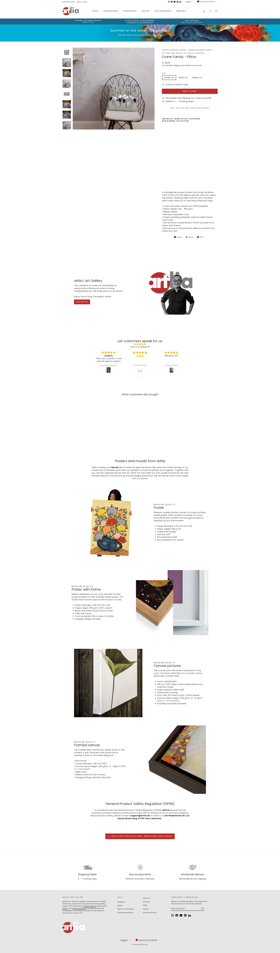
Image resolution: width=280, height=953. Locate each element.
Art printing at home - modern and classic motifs (190, 50)
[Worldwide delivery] (192, 867)
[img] (140, 344)
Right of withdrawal (126, 909)
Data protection (150, 912)
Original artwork (89, 906)
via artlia (82, 302)
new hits (146, 11)
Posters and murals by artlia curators (183, 53)
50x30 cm (183, 77)
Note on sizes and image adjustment (189, 108)
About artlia (82, 2)
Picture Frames (130, 11)
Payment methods (125, 912)
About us (146, 898)
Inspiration (181, 11)
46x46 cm (169, 77)
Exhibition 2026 (68, 2)
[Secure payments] (140, 867)
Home (164, 50)
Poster (95, 11)
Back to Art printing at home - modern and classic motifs (141, 836)
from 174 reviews (138, 346)
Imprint (146, 909)
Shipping (177, 65)
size (164, 73)
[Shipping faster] (87, 867)
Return (120, 905)
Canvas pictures (110, 11)
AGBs (145, 905)
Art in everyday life (163, 11)
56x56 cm (197, 77)
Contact (146, 902)
